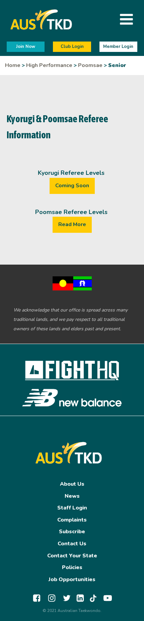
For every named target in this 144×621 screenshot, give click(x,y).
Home (12, 65)
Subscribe (72, 531)
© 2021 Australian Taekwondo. (72, 610)
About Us (72, 484)
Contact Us (72, 543)
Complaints (72, 520)
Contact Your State (72, 555)
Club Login (72, 47)
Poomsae (90, 65)
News (72, 496)
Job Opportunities (72, 579)
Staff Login (72, 507)
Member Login (118, 47)
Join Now (25, 47)
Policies (72, 567)
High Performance (49, 65)
